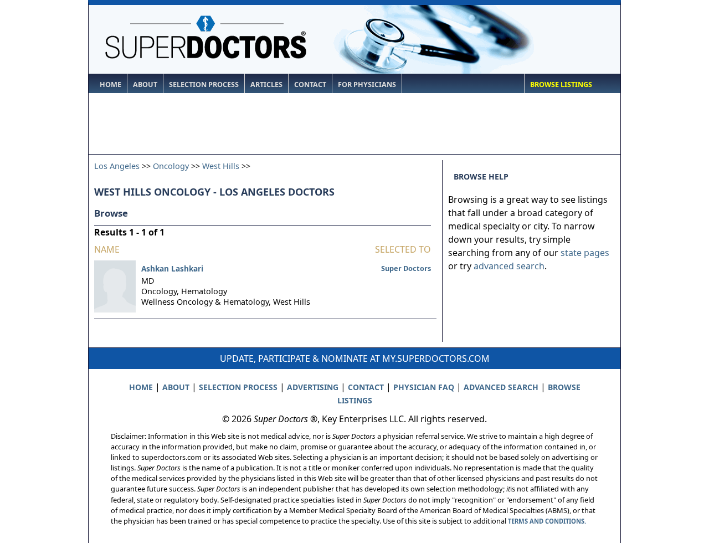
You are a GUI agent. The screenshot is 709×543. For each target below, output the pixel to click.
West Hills (220, 166)
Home (110, 84)
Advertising (312, 387)
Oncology (171, 166)
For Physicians (367, 84)
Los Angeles (117, 166)
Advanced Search (501, 387)
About (145, 84)
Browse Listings (561, 84)
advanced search (509, 266)
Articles (266, 84)
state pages (585, 253)
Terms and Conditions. (547, 521)
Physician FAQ (423, 387)
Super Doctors (406, 268)
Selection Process (204, 84)
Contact (310, 84)
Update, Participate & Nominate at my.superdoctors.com (355, 358)
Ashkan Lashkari (172, 268)
